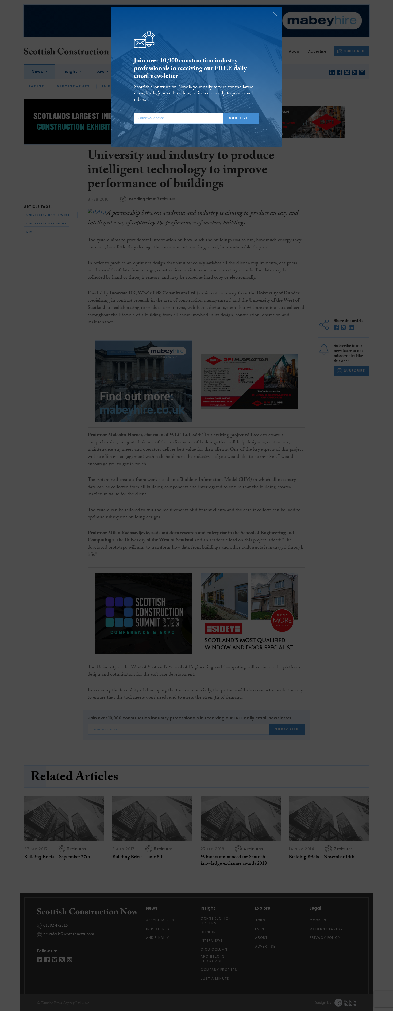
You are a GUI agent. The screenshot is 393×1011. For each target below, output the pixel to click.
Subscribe (241, 118)
